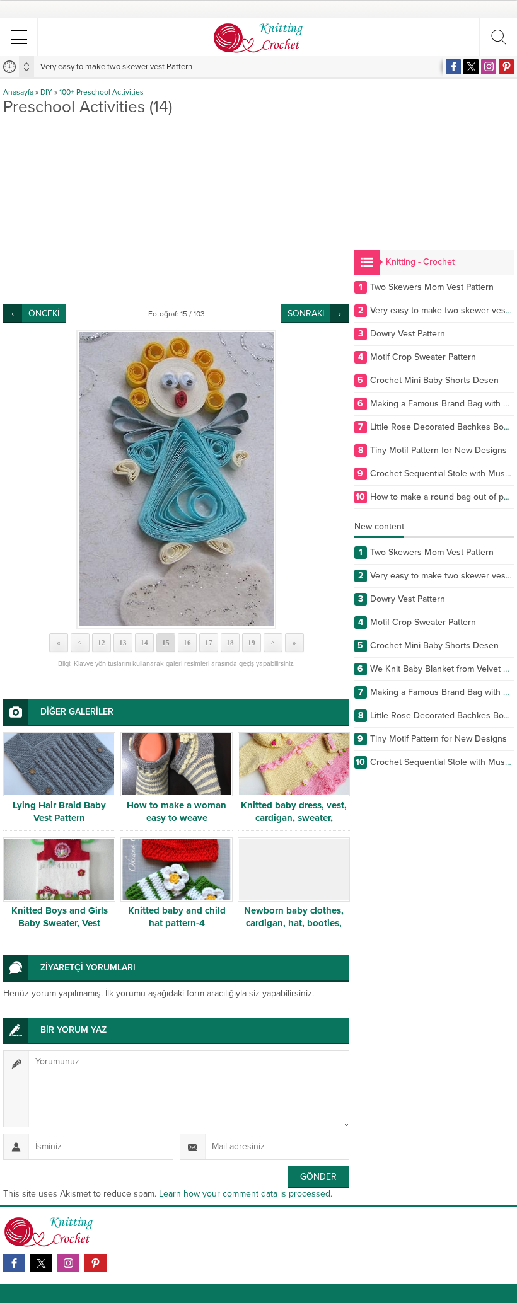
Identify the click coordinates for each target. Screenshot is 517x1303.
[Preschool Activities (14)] (176, 479)
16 (187, 642)
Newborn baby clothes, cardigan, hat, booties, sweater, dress (294, 923)
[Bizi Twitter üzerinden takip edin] (471, 66)
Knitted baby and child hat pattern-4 (177, 917)
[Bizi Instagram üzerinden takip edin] (488, 66)
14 (144, 642)
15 (166, 642)
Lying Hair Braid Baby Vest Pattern (59, 812)
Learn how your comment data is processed (244, 1193)
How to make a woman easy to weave (176, 812)
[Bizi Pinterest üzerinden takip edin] (506, 66)
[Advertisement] (176, 210)
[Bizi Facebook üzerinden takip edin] (453, 66)
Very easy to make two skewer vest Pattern (116, 67)
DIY (46, 92)
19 (251, 642)
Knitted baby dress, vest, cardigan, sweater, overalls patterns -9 (294, 818)
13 (123, 642)
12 (101, 642)
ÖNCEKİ (43, 313)
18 (230, 642)
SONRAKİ (306, 313)
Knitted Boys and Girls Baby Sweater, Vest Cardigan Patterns (59, 923)
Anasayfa (18, 92)
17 (208, 642)
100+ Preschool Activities (101, 92)
